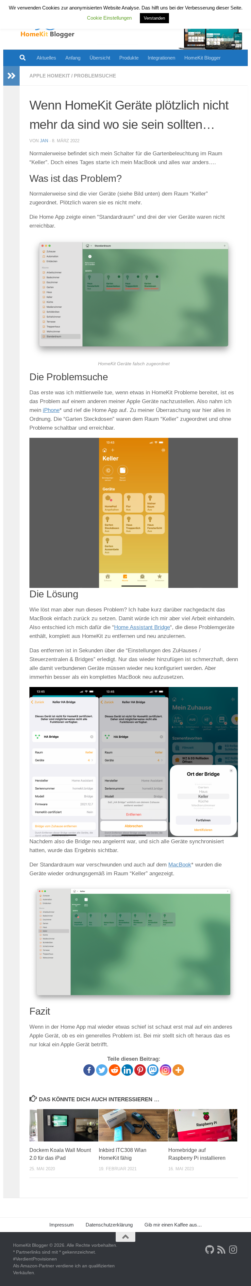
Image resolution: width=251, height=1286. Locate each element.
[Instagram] (165, 1070)
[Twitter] (102, 1070)
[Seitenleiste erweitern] (11, 76)
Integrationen (161, 57)
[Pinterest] (140, 1070)
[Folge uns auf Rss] (221, 1249)
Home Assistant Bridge (142, 627)
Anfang (72, 57)
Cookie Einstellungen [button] (109, 18)
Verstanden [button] (154, 18)
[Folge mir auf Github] (209, 1249)
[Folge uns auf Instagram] (233, 1249)
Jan (44, 140)
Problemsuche (95, 75)
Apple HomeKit (49, 75)
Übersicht (100, 57)
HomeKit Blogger (202, 57)
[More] (178, 1070)
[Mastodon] (153, 1070)
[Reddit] (114, 1070)
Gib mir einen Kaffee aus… (173, 1224)
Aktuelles (46, 57)
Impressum (61, 1224)
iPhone (51, 410)
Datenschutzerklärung (109, 1224)
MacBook (179, 865)
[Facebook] (89, 1070)
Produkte (129, 57)
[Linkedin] (127, 1070)
